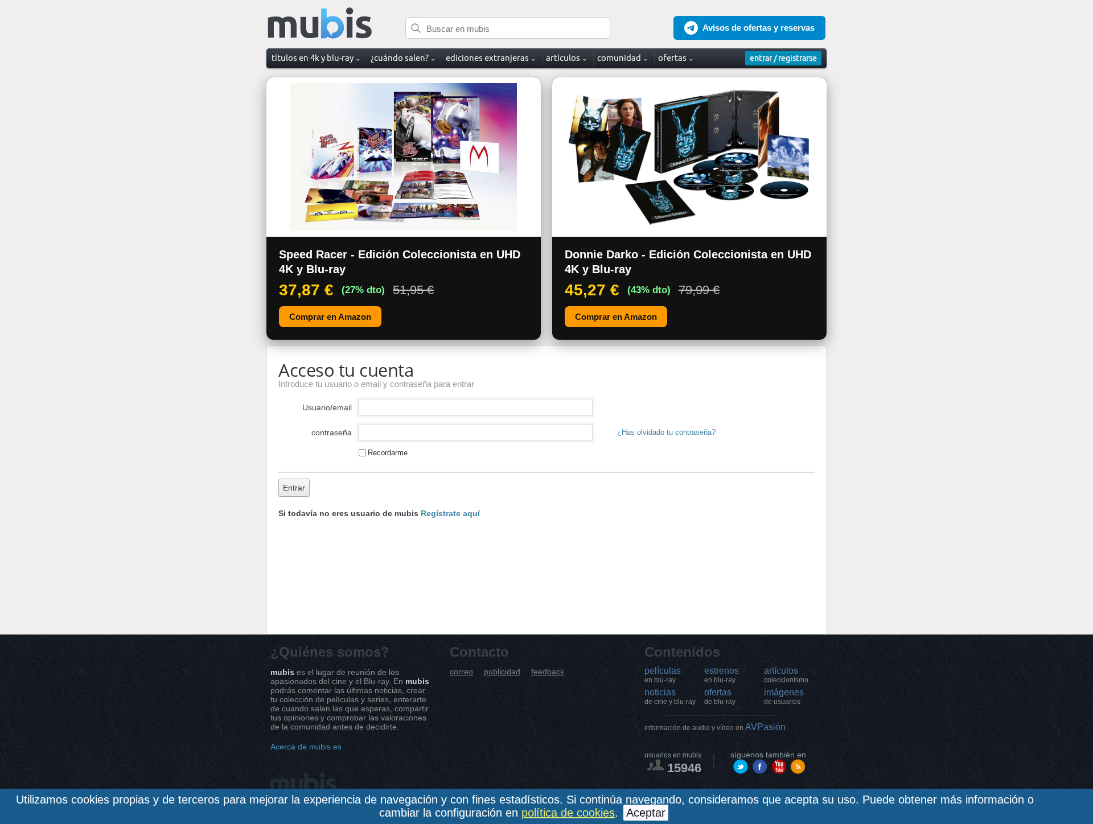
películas (662, 675)
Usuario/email (327, 407)
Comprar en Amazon (330, 317)
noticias (670, 696)
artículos (788, 675)
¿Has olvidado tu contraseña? (666, 432)
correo (461, 672)
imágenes (784, 696)
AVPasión (715, 727)
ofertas (719, 696)
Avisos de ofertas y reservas (758, 27)
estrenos (721, 675)
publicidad (502, 672)
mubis (320, 23)
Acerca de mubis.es (306, 746)
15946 (684, 768)
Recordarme (388, 452)
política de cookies (568, 812)
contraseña (331, 432)
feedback (547, 672)
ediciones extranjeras (487, 58)
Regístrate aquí (450, 513)
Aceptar (645, 812)
